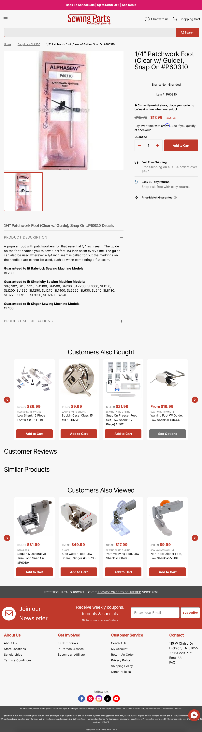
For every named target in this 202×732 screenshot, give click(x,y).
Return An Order (122, 654)
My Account (119, 649)
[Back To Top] (196, 726)
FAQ (172, 662)
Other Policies (121, 672)
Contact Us (118, 643)
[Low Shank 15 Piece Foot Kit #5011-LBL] (34, 399)
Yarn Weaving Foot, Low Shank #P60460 (122, 556)
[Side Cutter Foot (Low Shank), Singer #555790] (79, 537)
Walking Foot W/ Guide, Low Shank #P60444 (167, 418)
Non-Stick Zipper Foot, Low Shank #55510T (166, 556)
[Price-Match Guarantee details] (175, 197)
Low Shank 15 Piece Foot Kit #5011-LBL (31, 418)
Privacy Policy (121, 660)
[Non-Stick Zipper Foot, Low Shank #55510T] (167, 537)
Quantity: (141, 137)
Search (189, 32)
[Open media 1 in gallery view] (115, 60)
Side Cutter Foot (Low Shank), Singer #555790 (78, 556)
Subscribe (190, 612)
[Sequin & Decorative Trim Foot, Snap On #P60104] (34, 537)
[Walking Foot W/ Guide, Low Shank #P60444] (167, 399)
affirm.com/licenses (142, 719)
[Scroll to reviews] (166, 76)
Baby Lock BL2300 (29, 44)
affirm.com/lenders (122, 716)
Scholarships (13, 654)
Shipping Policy (122, 666)
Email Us (175, 658)
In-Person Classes (71, 649)
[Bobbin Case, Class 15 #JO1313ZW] (79, 399)
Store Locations (15, 649)
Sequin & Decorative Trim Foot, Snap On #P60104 (31, 558)
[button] (5, 19)
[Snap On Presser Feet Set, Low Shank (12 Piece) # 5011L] (123, 399)
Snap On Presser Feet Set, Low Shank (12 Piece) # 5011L (121, 420)
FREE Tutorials (68, 643)
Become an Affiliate (71, 654)
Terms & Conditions (18, 660)
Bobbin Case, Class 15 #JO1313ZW (77, 418)
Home (7, 44)
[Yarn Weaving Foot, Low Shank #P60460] (123, 537)
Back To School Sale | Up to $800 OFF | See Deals (101, 5)
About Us (10, 643)
